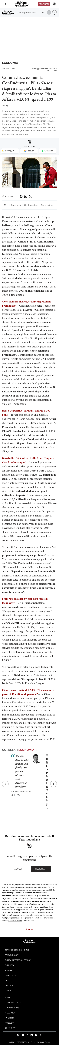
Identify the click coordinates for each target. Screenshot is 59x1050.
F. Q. (5, 106)
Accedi (18, 868)
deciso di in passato (28, 587)
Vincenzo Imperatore (21, 792)
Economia (10, 62)
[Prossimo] (53, 784)
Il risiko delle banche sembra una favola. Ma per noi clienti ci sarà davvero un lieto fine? (21, 771)
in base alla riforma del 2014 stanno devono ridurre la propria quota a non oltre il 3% (26, 531)
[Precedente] (5, 784)
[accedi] (54, 4)
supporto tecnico (15, 920)
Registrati (40, 868)
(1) (19, 795)
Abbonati (44, 4)
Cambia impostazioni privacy (18, 960)
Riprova (29, 929)
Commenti (10, 196)
